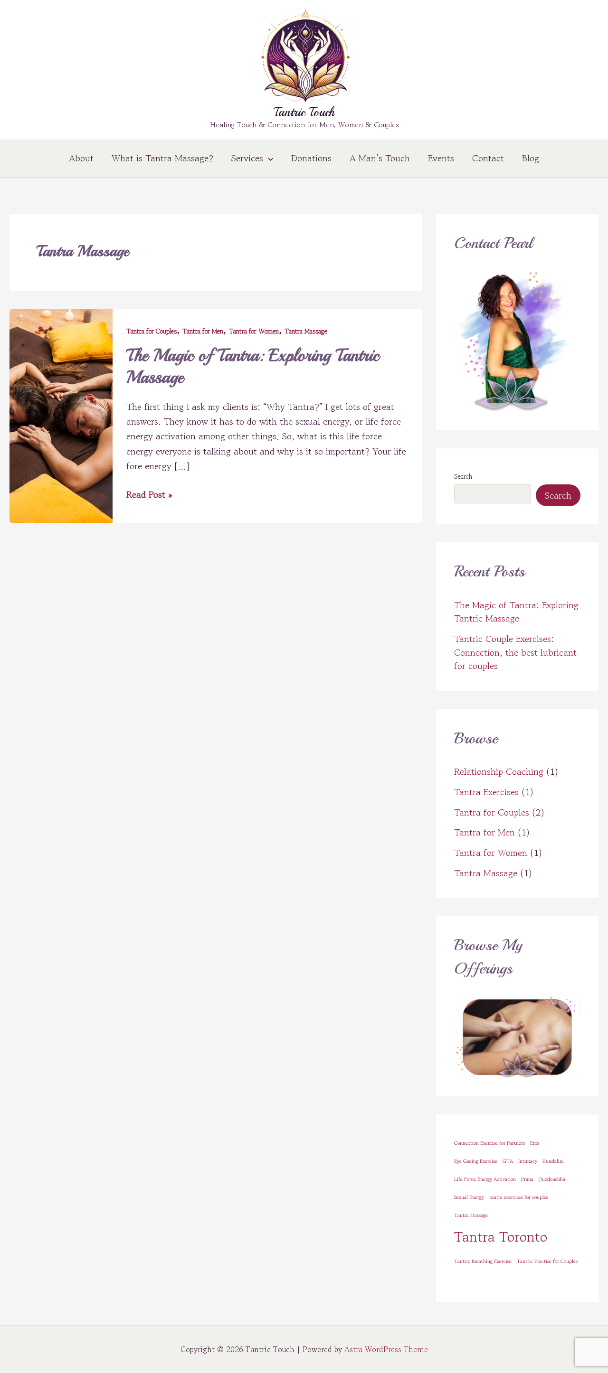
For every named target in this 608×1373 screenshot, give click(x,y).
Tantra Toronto (500, 1236)
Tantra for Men (202, 331)
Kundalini (553, 1161)
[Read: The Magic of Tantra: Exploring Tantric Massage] (61, 414)
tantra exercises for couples (518, 1197)
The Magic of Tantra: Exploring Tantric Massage (516, 612)
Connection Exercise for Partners (489, 1143)
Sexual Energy (469, 1197)
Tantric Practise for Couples (547, 1261)
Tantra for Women (254, 331)
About (81, 158)
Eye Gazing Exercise (475, 1161)
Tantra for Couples (151, 331)
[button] (268, 158)
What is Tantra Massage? (162, 158)
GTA (508, 1161)
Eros (534, 1143)
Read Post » (149, 495)
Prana (527, 1179)
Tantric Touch (304, 112)
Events (441, 158)
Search (463, 476)
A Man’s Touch (380, 158)
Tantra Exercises (486, 792)
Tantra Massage (306, 331)
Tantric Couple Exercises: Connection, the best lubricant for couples (515, 652)
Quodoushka (552, 1179)
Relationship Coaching (498, 771)
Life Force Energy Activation (485, 1179)
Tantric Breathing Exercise (483, 1261)
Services (247, 158)
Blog (530, 158)
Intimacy (527, 1161)
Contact (488, 158)
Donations (311, 158)
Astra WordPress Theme (386, 1349)
